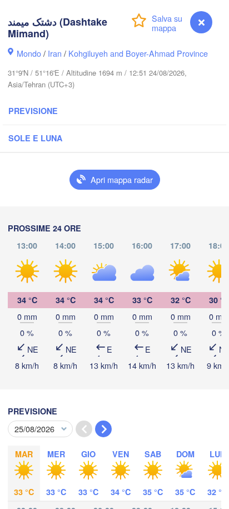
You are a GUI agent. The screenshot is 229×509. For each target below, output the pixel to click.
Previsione (33, 110)
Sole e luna (35, 138)
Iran (55, 53)
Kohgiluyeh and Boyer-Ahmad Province (138, 53)
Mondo (29, 53)
